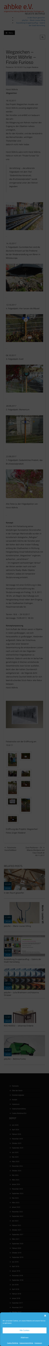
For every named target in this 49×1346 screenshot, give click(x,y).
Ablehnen (24, 1337)
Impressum (38, 1343)
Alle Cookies (24, 1330)
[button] (45, 1315)
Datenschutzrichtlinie (26, 1343)
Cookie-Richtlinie (12, 1343)
